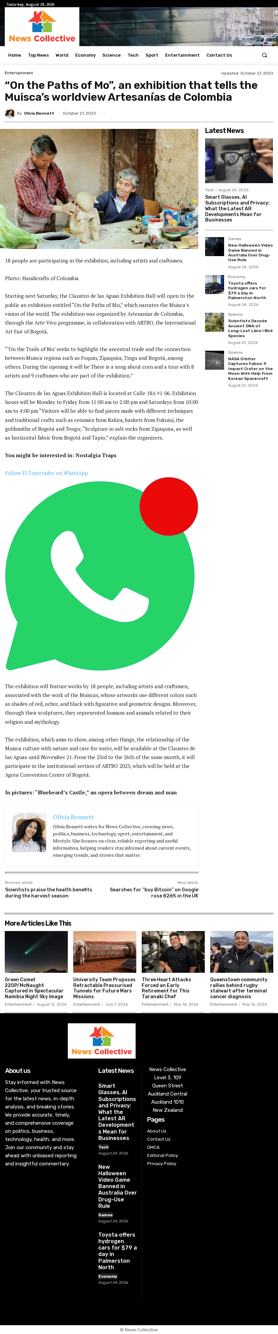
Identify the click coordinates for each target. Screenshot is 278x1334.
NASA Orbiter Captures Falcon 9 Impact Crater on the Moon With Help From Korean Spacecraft (250, 368)
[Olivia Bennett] (11, 113)
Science (235, 315)
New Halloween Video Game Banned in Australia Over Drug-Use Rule (250, 252)
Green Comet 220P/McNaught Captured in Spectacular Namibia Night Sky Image (34, 988)
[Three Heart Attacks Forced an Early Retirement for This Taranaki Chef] (173, 952)
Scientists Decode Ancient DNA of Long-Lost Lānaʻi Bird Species (250, 328)
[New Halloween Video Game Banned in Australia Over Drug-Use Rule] (214, 246)
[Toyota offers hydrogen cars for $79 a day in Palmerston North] (214, 284)
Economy (236, 277)
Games (234, 239)
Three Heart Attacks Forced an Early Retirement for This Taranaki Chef (166, 988)
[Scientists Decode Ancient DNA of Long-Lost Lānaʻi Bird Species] (214, 322)
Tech (209, 190)
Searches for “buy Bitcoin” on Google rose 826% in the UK (154, 893)
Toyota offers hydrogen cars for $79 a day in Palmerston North (247, 290)
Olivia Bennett (39, 113)
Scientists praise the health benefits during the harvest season (48, 893)
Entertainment (19, 73)
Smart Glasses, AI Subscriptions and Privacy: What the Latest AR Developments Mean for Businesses (237, 208)
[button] (264, 55)
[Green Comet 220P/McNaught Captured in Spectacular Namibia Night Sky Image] (36, 952)
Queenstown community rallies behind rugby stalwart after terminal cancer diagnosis (238, 988)
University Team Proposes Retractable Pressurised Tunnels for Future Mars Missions (104, 988)
